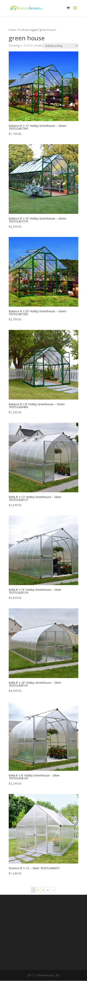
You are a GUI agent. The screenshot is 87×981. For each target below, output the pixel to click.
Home (12, 30)
